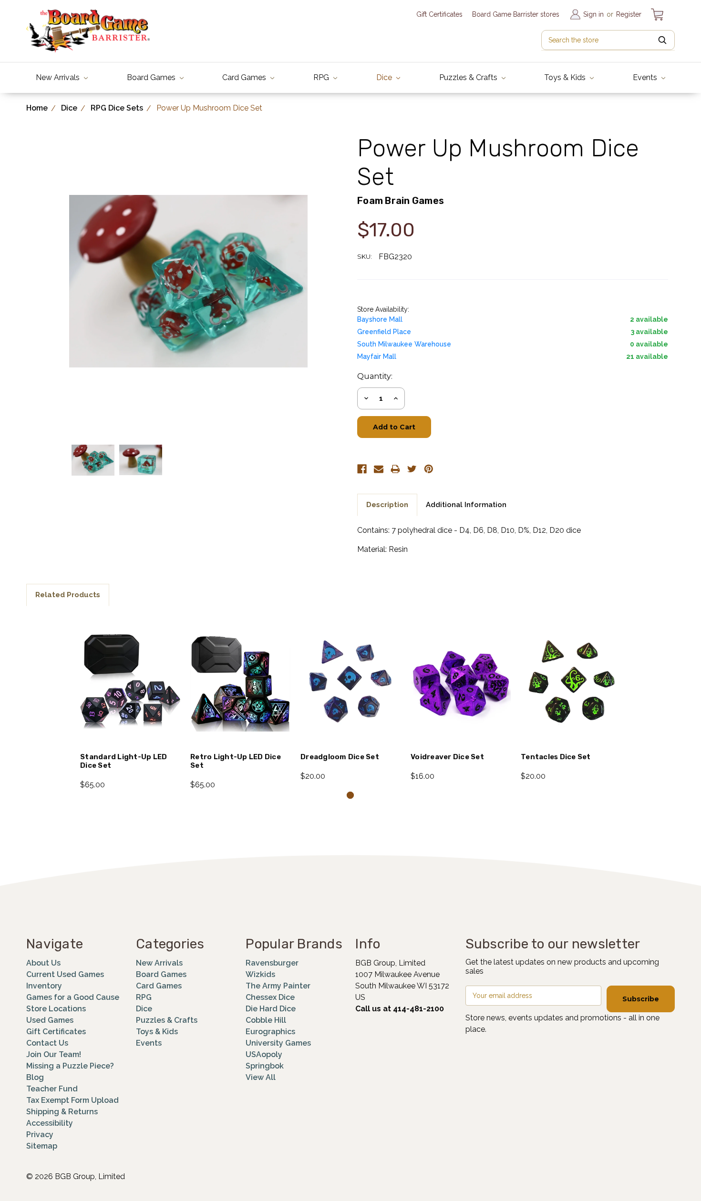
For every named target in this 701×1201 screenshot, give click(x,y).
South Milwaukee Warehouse (404, 344)
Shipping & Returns (62, 1111)
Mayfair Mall (376, 356)
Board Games (152, 77)
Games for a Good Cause (72, 997)
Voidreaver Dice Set (447, 757)
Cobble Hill (266, 1020)
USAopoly (264, 1054)
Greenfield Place (384, 332)
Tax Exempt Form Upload (72, 1100)
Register (628, 14)
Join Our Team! (53, 1054)
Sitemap (41, 1145)
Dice (385, 77)
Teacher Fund (52, 1088)
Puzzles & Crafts (469, 77)
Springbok (265, 1065)
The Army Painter (278, 985)
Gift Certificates (439, 14)
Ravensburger (272, 962)
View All (261, 1077)
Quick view (130, 669)
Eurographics (270, 1031)
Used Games (49, 1020)
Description (387, 504)
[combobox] (608, 40)
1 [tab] (350, 795)
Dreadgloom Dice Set (339, 757)
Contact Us (47, 1043)
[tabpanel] (130, 703)
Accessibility (49, 1123)
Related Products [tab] (67, 594)
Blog (35, 1077)
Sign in (593, 14)
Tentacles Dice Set (556, 757)
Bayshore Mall (379, 319)
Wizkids (260, 974)
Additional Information (466, 504)
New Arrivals (59, 77)
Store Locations (56, 1008)
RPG (322, 77)
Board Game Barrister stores (515, 14)
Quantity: (374, 376)
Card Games (245, 77)
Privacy (39, 1134)
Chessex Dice (270, 997)
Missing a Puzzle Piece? (70, 1065)
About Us (43, 962)
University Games (278, 1043)
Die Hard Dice (271, 1008)
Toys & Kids (566, 77)
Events (646, 77)
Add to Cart (130, 694)
